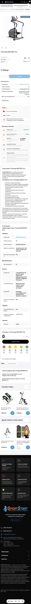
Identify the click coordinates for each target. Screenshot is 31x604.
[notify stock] (12, 413)
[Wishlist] (28, 58)
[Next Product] (5, 47)
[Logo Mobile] (9, 2)
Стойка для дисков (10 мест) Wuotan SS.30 (7, 442)
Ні (24, 7)
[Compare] (25, 58)
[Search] (22, 2)
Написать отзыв (15, 341)
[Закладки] (19, 601)
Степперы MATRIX (11, 363)
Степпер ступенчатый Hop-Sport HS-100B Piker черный (22, 408)
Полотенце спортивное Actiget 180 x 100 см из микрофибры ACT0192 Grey (23, 443)
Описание (11, 9)
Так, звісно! (20, 7)
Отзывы (27, 9)
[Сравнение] (22, 601)
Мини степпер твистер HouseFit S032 (6, 408)
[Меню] (2, 2)
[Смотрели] (15, 601)
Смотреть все (5, 100)
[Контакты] (24, 2)
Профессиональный (24, 84)
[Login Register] (27, 2)
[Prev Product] (2, 47)
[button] (25, 386)
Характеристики (19, 9)
